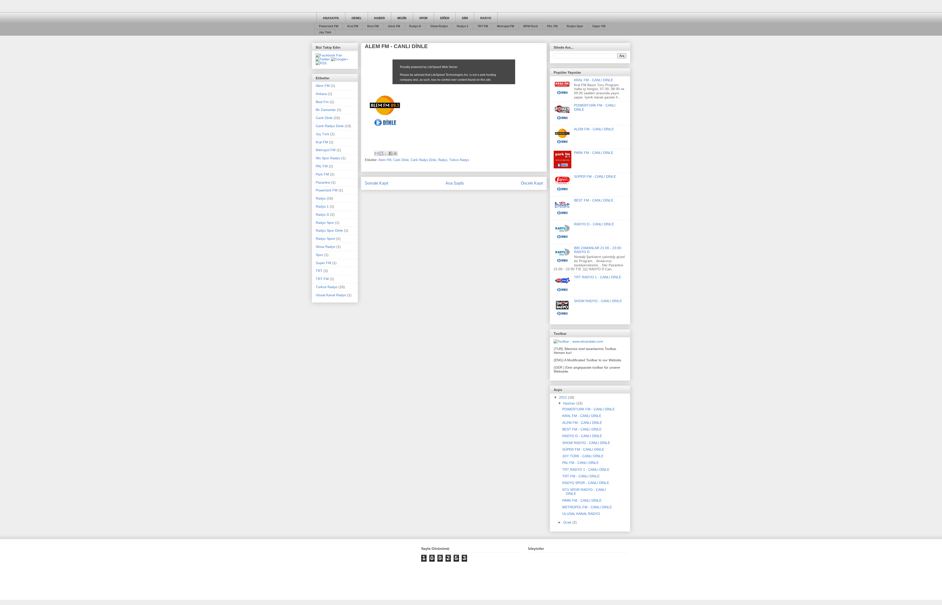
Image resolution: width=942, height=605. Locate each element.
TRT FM (482, 26)
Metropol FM (505, 26)
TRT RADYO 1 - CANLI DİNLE (597, 277)
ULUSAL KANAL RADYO (581, 514)
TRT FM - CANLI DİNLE (581, 476)
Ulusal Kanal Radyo (331, 295)
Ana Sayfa (454, 183)
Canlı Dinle (401, 160)
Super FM (323, 263)
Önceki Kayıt (532, 183)
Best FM (373, 26)
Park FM (322, 174)
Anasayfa (331, 18)
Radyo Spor (575, 26)
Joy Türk (325, 32)
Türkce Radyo (459, 160)
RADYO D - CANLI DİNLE (594, 224)
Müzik (402, 18)
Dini (465, 18)
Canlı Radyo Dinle (423, 160)
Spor (423, 18)
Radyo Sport (325, 239)
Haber (379, 18)
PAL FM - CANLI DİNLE (580, 463)
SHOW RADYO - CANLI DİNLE (598, 301)
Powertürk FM (327, 190)
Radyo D (415, 26)
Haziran (569, 403)
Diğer (444, 18)
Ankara (321, 94)
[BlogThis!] (381, 153)
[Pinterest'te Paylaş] (395, 153)
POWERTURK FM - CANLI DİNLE (588, 409)
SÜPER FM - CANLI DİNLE (595, 176)
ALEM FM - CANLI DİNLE (594, 129)
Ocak (567, 522)
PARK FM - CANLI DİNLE (593, 153)
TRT (319, 271)
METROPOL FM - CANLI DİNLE (587, 507)
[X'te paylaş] (385, 153)
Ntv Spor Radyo (328, 158)
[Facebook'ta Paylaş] (390, 153)
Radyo (485, 18)
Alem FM (394, 26)
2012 (563, 397)
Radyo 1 (462, 26)
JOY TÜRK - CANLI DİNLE (582, 456)
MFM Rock (530, 26)
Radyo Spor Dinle (329, 230)
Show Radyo (439, 26)
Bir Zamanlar (326, 110)
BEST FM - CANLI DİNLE (593, 200)
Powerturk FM (328, 26)
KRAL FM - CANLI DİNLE (593, 80)
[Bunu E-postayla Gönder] (376, 153)
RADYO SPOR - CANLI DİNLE (585, 483)
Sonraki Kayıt (376, 183)
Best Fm (322, 102)
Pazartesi (323, 182)
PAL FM (552, 26)
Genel (357, 18)
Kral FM (352, 26)
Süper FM (598, 26)
